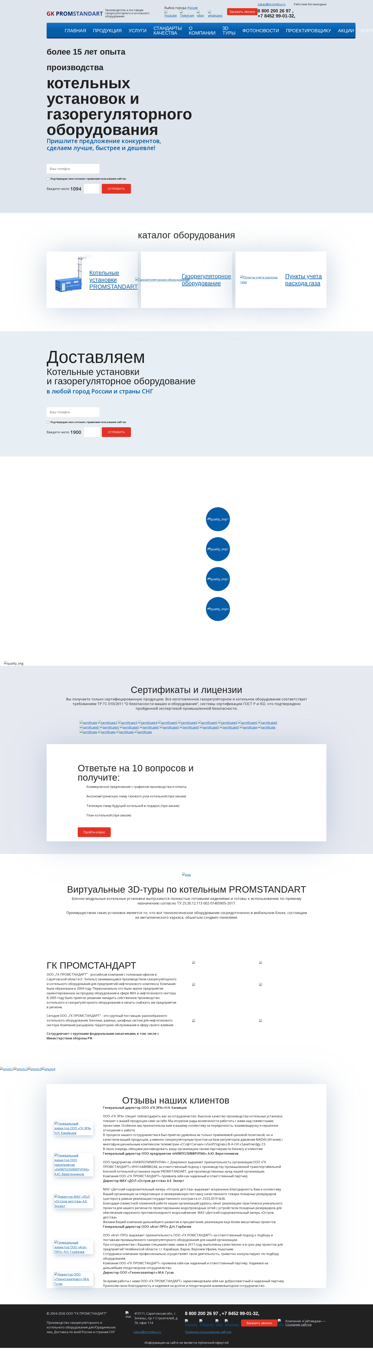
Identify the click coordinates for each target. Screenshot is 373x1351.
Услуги (137, 30)
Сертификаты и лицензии (186, 690)
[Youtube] (171, 14)
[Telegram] (187, 14)
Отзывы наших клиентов (175, 1100)
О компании (202, 31)
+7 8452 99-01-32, (276, 16)
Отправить (116, 189)
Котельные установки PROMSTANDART (112, 279)
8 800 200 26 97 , (276, 11)
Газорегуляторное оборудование (205, 279)
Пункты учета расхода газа (303, 279)
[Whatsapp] (215, 14)
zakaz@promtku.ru (271, 4)
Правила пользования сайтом (208, 1332)
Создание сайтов (298, 1324)
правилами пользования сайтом (106, 178)
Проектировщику (308, 30)
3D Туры (228, 31)
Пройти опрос (94, 832)
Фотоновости (260, 30)
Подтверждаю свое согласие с (88, 179)
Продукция (107, 30)
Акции (346, 30)
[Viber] (201, 14)
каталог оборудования (186, 235)
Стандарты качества (167, 31)
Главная (75, 30)
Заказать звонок (242, 12)
